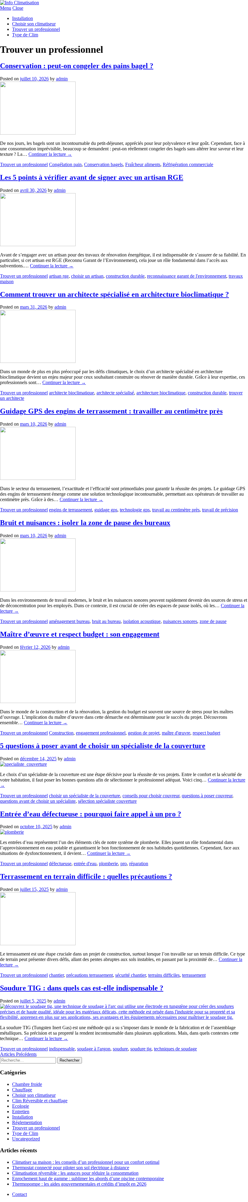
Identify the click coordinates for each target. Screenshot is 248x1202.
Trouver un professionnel (36, 29)
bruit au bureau (106, 621)
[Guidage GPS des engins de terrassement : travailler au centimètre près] (38, 478)
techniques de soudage (175, 1048)
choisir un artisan (87, 276)
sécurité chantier (130, 975)
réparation (138, 863)
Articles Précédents (18, 1054)
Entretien (20, 1111)
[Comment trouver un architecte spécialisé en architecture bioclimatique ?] (38, 361)
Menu (5, 8)
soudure (120, 1048)
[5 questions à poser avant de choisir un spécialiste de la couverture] (23, 764)
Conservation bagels (103, 164)
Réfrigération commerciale (188, 164)
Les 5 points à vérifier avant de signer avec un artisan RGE (91, 177)
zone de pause (213, 621)
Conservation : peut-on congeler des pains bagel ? (76, 66)
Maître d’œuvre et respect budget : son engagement (79, 634)
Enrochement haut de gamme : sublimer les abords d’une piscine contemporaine (88, 1178)
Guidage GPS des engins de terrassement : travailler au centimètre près (111, 411)
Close (17, 8)
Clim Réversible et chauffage (39, 1100)
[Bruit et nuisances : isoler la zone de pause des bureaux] (38, 589)
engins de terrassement (70, 509)
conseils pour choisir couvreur (150, 795)
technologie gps (135, 509)
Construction (61, 732)
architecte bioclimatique (71, 392)
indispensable (62, 1048)
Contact (19, 1194)
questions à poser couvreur (207, 795)
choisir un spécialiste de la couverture (84, 795)
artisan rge (59, 276)
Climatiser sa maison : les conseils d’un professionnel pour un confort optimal (85, 1162)
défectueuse (60, 863)
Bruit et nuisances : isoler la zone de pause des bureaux (85, 523)
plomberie (108, 863)
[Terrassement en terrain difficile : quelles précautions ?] (38, 943)
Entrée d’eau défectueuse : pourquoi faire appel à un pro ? (90, 814)
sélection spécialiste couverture (107, 801)
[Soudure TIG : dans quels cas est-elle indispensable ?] (124, 1017)
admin (62, 78)
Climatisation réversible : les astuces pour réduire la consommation (75, 1173)
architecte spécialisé (115, 392)
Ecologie (20, 1106)
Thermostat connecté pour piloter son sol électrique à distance (70, 1167)
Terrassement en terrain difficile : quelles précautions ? (86, 876)
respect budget (206, 732)
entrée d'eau (85, 863)
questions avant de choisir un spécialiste (38, 801)
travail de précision (220, 509)
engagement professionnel (101, 732)
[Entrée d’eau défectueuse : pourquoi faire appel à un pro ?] (12, 832)
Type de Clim (25, 34)
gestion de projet (143, 732)
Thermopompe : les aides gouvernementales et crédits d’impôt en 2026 (79, 1184)
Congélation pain (65, 164)
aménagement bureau (69, 621)
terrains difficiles (164, 975)
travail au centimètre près (176, 509)
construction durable (125, 276)
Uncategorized (26, 1138)
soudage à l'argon (93, 1048)
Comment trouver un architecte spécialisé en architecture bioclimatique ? (114, 294)
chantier (56, 975)
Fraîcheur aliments (142, 164)
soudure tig (141, 1048)
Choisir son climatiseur (34, 23)
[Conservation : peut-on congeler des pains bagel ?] (38, 133)
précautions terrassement (89, 975)
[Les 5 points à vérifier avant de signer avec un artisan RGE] (38, 244)
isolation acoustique (142, 621)
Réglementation (27, 1122)
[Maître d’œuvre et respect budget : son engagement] (38, 701)
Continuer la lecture (50, 154)
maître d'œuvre (176, 732)
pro (123, 863)
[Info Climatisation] (19, 2)
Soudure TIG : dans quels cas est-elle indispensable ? (81, 988)
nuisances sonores (180, 621)
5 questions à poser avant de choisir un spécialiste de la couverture (102, 746)
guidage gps (105, 509)
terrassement (194, 975)
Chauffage (22, 1089)
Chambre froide (27, 1084)
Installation (22, 18)
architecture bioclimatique (160, 392)
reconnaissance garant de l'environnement (186, 276)
